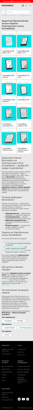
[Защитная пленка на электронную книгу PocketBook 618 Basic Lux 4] (24, 38)
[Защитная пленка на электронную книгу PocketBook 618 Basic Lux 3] (9, 38)
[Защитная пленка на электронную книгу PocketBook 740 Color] (24, 63)
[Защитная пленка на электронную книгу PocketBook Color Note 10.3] (9, 111)
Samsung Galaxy (7, 372)
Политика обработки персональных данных (22, 380)
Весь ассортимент (8, 366)
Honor (4, 377)
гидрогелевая (9, 328)
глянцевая (8, 321)
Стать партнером (7, 400)
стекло (6, 335)
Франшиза (5, 397)
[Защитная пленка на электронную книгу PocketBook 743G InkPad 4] (9, 87)
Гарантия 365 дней (24, 366)
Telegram (5, 280)
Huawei (4, 375)
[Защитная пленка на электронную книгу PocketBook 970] (24, 87)
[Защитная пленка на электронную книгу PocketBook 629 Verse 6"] (9, 63)
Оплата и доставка (24, 369)
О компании (22, 349)
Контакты (21, 352)
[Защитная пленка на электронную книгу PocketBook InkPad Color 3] (9, 136)
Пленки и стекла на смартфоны (16, 242)
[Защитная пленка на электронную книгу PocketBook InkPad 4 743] (24, 111)
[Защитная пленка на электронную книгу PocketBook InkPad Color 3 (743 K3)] (24, 136)
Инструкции (22, 375)
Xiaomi (4, 380)
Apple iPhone (6, 369)
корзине (27, 1)
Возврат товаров (23, 372)
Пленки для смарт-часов (14, 250)
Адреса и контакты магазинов (8, 350)
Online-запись (6, 354)
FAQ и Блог (21, 355)
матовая (20, 321)
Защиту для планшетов (13, 247)
